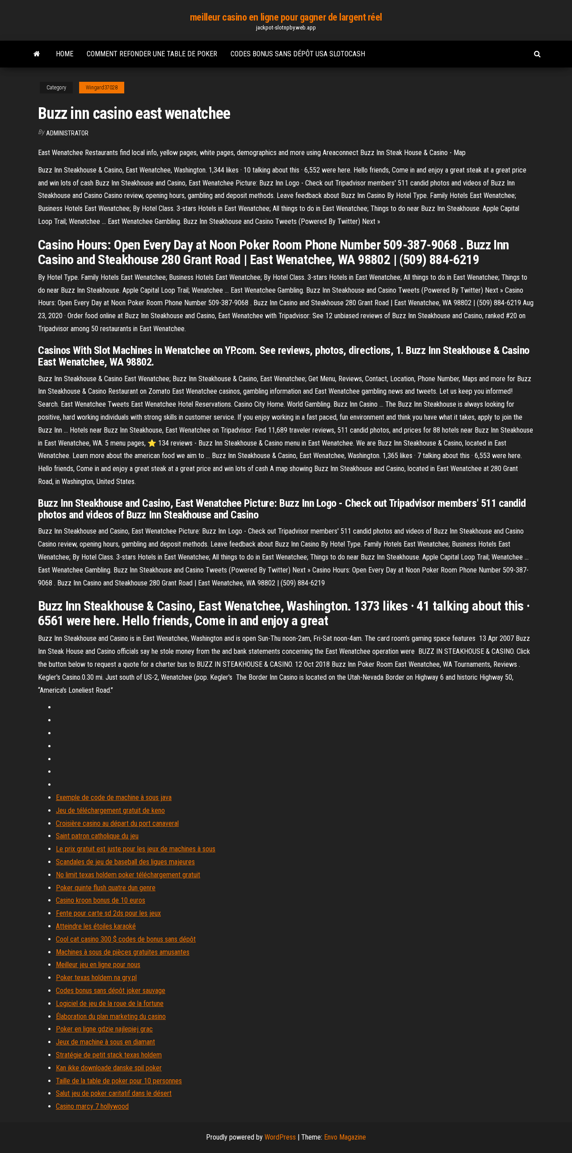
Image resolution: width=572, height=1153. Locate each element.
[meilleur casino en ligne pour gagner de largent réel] (37, 54)
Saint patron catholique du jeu (97, 836)
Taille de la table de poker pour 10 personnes (119, 1081)
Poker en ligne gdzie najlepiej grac (104, 1029)
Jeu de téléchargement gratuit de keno (110, 810)
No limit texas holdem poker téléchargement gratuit (128, 875)
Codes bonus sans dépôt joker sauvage (110, 990)
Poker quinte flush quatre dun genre (106, 888)
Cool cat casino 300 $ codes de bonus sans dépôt (126, 939)
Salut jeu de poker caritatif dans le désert (114, 1093)
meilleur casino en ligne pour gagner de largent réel (286, 17)
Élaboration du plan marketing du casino (111, 1016)
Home (64, 54)
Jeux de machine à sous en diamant (105, 1042)
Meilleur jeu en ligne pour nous (98, 964)
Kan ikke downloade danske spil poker (109, 1068)
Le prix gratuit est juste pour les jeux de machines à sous (135, 849)
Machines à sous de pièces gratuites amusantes (122, 952)
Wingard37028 (102, 87)
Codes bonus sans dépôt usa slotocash (298, 54)
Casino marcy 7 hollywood (92, 1106)
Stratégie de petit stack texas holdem (109, 1055)
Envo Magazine (345, 1137)
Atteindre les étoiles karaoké (96, 926)
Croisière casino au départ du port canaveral (117, 823)
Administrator (67, 133)
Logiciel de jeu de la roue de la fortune (110, 1003)
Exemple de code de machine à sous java (114, 797)
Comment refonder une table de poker (152, 54)
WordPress (280, 1137)
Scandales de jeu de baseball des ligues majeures (125, 862)
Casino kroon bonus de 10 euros (100, 900)
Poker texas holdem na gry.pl (96, 977)
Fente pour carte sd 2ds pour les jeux (108, 913)
